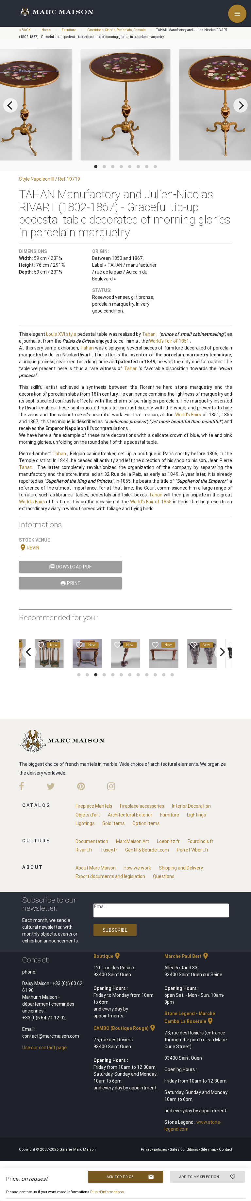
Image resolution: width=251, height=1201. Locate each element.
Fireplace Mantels (93, 806)
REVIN (29, 548)
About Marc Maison (95, 868)
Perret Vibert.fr (193, 850)
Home (46, 30)
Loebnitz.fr (168, 841)
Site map (209, 1149)
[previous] (10, 105)
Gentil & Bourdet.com (147, 850)
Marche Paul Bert (186, 956)
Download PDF (70, 567)
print (70, 583)
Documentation (91, 841)
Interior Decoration (191, 806)
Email (100, 906)
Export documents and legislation (110, 876)
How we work (137, 868)
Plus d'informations (107, 1192)
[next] (240, 105)
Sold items (113, 823)
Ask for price (130, 1177)
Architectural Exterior (130, 815)
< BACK (25, 30)
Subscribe (115, 930)
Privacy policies (154, 1149)
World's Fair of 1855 (151, 502)
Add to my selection (207, 1177)
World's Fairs (188, 415)
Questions (163, 876)
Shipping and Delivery (181, 868)
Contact (225, 1149)
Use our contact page (44, 1047)
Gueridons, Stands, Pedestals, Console (116, 30)
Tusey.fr (108, 850)
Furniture (69, 30)
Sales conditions (184, 1149)
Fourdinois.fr (200, 841)
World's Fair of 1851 (169, 341)
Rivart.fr (83, 850)
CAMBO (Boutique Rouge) (125, 1028)
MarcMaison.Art (132, 841)
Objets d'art (87, 815)
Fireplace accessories (142, 806)
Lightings (196, 815)
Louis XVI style (61, 334)
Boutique (107, 956)
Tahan (149, 334)
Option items (145, 823)
